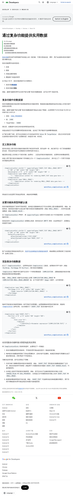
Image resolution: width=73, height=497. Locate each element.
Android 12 (5, 449)
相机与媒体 (29, 417)
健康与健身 (29, 414)
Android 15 (5, 440)
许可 (12, 483)
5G (27, 423)
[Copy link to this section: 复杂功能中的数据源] (25, 100)
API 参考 (28, 440)
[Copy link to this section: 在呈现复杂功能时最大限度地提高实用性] (38, 342)
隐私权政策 (29, 420)
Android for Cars (54, 417)
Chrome (4, 467)
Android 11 (5, 452)
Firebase (5, 470)
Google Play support (55, 440)
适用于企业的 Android (8, 411)
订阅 (25, 488)
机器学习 (28, 411)
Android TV (52, 420)
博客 (3, 423)
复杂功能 (5, 57)
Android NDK (30, 446)
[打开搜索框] (39, 2)
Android (4, 408)
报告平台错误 (53, 434)
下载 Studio (29, 443)
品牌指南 (18, 483)
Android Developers (7, 28)
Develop (5, 9)
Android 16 (5, 437)
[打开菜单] (3, 2)
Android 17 (5, 434)
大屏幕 (51, 408)
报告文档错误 (53, 437)
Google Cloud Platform (9, 473)
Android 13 (5, 446)
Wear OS (25, 9)
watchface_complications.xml (55, 187)
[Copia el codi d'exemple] (69, 166)
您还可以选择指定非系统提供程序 (36, 251)
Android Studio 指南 (32, 434)
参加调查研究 (53, 443)
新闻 (3, 420)
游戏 (27, 408)
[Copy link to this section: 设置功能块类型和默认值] (29, 202)
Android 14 (5, 443)
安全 (3, 414)
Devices (15, 9)
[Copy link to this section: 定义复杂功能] (18, 145)
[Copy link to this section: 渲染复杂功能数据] (22, 262)
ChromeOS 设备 (54, 414)
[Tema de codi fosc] (67, 166)
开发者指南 (29, 437)
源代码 (4, 417)
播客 (3, 426)
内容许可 (20, 388)
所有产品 (5, 476)
